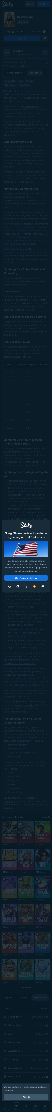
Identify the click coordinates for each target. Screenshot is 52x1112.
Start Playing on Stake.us (26, 577)
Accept (26, 1096)
